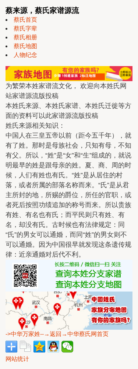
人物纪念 (25, 55)
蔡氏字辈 (25, 28)
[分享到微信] (67, 346)
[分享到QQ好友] (53, 346)
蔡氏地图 (25, 46)
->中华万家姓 (23, 334)
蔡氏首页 (25, 20)
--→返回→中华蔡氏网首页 (74, 334)
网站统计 (17, 359)
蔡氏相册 (25, 37)
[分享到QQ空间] (39, 346)
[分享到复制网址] (25, 346)
